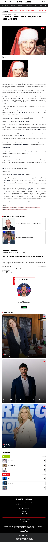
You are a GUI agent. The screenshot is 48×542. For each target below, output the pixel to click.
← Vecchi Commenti (7, 272)
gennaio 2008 (13, 207)
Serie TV (42, 5)
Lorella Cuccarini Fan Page (23, 201)
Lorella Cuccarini (34, 100)
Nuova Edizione (11, 209)
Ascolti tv (14, 5)
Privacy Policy (24, 513)
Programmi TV (28, 5)
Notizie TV (21, 5)
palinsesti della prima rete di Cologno (21, 133)
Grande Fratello (18, 140)
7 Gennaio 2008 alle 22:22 (41, 259)
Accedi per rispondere (6, 263)
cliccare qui (25, 193)
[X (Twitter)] (5, 57)
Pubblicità (24, 521)
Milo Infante (21, 10)
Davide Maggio (7, 266)
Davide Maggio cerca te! (24, 519)
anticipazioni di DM (27, 90)
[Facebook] (3, 57)
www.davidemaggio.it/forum (10, 183)
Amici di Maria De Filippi (35, 140)
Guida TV (36, 5)
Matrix (29, 151)
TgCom (27, 167)
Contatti (24, 511)
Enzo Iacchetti (41, 106)
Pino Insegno (18, 209)
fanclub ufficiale (16, 178)
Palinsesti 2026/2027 (42, 10)
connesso (10, 252)
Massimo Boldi (13, 101)
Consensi (24, 515)
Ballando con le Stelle (31, 10)
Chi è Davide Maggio (24, 508)
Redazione (24, 510)
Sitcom (24, 209)
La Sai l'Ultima (21, 207)
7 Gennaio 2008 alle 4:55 (41, 266)
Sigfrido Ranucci (13, 10)
